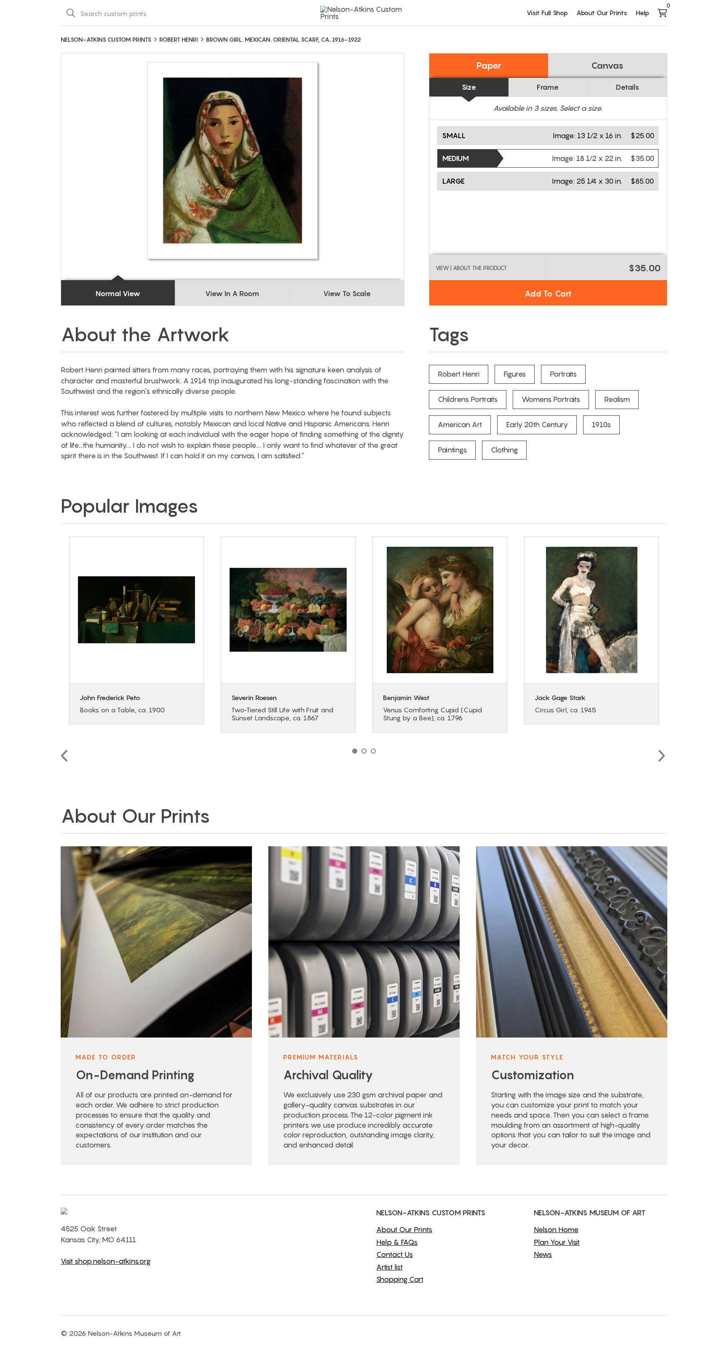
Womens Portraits (551, 399)
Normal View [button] (118, 293)
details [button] (627, 87)
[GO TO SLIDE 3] (373, 751)
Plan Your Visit (557, 1242)
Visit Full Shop (547, 12)
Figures (514, 374)
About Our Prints (601, 12)
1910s (601, 424)
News (543, 1254)
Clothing (504, 450)
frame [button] (548, 87)
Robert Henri (458, 374)
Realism (617, 399)
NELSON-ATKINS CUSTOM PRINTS (106, 39)
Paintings (452, 450)
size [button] (469, 87)
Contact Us (394, 1254)
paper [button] (488, 65)
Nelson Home (556, 1229)
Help (642, 12)
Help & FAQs (397, 1242)
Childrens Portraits (468, 399)
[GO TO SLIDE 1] (354, 751)
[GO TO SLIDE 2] (364, 751)
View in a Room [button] (232, 293)
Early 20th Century (537, 424)
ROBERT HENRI (178, 39)
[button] (547, 135)
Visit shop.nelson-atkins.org (105, 1261)
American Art (460, 424)
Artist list (389, 1267)
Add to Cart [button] (548, 293)
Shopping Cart (399, 1279)
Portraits (563, 374)
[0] (662, 13)
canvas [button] (607, 65)
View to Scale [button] (347, 293)
